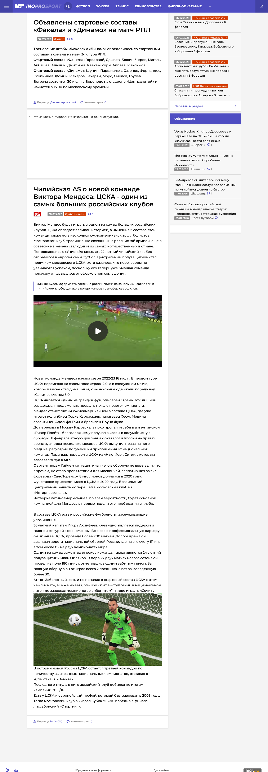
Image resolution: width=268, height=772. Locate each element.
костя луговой (203, 218)
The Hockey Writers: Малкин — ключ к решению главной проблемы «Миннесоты (203, 160)
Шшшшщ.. (199, 169)
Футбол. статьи (75, 214)
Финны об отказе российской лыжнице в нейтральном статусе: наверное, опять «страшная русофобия (205, 209)
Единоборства (148, 6)
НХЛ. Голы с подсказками (210, 17)
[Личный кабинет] (261, 6)
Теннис (122, 6)
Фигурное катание (185, 6)
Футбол (83, 6)
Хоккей (102, 6)
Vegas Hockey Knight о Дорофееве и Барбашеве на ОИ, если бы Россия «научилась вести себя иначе (202, 136)
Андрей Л (199, 145)
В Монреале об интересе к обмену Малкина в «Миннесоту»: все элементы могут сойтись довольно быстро (205, 184)
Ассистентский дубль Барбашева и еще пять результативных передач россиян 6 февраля (201, 70)
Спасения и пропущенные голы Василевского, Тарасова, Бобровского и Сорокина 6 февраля (204, 46)
